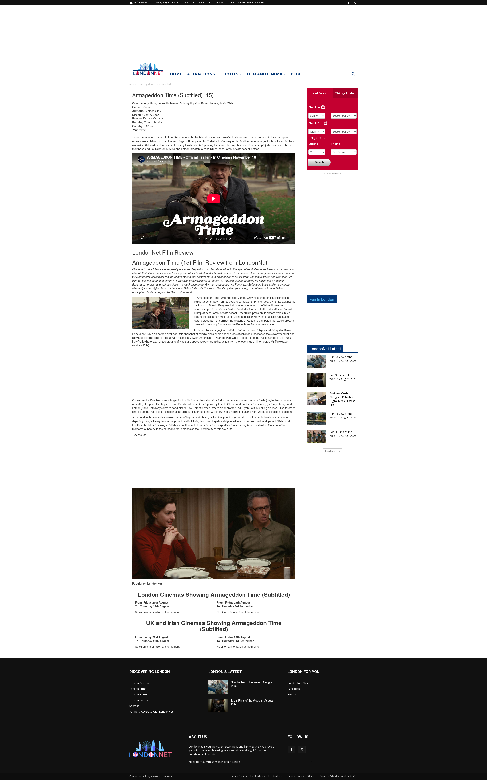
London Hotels (138, 694)
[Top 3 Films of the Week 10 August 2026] (316, 436)
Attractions (201, 74)
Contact (202, 2)
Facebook (294, 689)
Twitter (292, 694)
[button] (353, 74)
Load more (331, 451)
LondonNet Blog (298, 683)
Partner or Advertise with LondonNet (246, 2)
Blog (296, 74)
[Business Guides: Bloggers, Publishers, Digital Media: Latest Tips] (316, 398)
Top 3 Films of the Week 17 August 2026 (342, 377)
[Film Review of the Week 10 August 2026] (316, 418)
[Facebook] (348, 2)
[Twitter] (355, 2)
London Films (137, 689)
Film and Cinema (264, 74)
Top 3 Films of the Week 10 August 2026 (342, 433)
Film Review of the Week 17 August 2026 (342, 358)
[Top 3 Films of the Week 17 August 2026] (316, 380)
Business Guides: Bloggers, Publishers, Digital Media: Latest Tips (342, 399)
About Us (189, 2)
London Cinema (139, 683)
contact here (232, 761)
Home (176, 74)
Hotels (230, 74)
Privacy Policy (216, 2)
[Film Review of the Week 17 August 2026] (316, 361)
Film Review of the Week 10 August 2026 (342, 415)
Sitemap (134, 706)
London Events (138, 700)
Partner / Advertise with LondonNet (151, 711)
